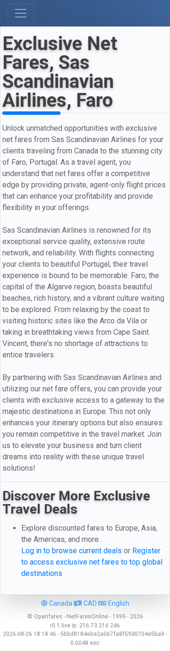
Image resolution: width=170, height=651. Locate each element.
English (118, 603)
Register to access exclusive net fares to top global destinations (91, 562)
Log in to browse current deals (71, 550)
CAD (89, 603)
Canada (60, 603)
